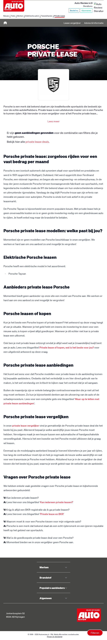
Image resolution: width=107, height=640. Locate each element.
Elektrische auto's (32, 16)
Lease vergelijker (72, 22)
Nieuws (6, 16)
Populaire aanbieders (52, 587)
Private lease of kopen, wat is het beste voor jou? (66, 347)
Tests (13, 16)
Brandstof (45, 577)
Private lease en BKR (52, 513)
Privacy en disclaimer (54, 637)
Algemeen (46, 598)
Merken (20, 16)
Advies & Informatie (94, 22)
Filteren (95, 632)
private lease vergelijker (25, 425)
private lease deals (37, 141)
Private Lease (59, 16)
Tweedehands (46, 16)
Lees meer (53, 121)
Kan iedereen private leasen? (56, 502)
